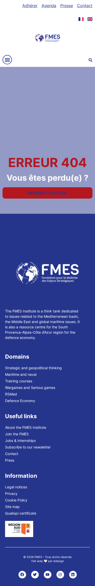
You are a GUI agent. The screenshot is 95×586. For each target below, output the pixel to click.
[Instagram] (60, 574)
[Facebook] (22, 574)
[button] (7, 59)
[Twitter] (35, 574)
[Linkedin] (73, 574)
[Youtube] (47, 574)
